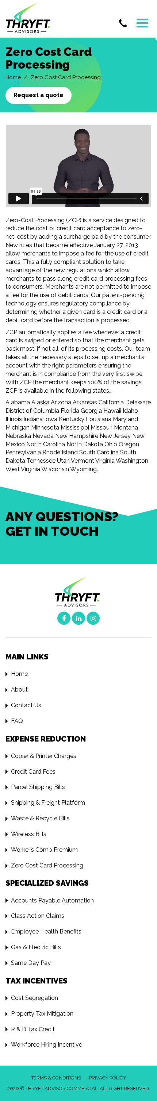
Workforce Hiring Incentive (46, 1044)
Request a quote (39, 95)
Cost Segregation (34, 997)
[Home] (32, 18)
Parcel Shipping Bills (38, 787)
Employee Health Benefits (46, 931)
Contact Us (26, 705)
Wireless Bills (28, 834)
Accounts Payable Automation (52, 900)
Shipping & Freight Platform (48, 802)
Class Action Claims (37, 915)
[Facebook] (63, 618)
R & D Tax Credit (33, 1029)
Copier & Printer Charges (43, 755)
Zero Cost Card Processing (47, 865)
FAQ (17, 720)
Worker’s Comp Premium (44, 849)
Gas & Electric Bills (36, 947)
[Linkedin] (78, 618)
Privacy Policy (107, 1078)
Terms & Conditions (56, 1078)
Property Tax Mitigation (42, 1013)
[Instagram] (93, 618)
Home (13, 77)
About (19, 689)
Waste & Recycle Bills (40, 818)
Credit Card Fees (33, 771)
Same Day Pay (31, 962)
